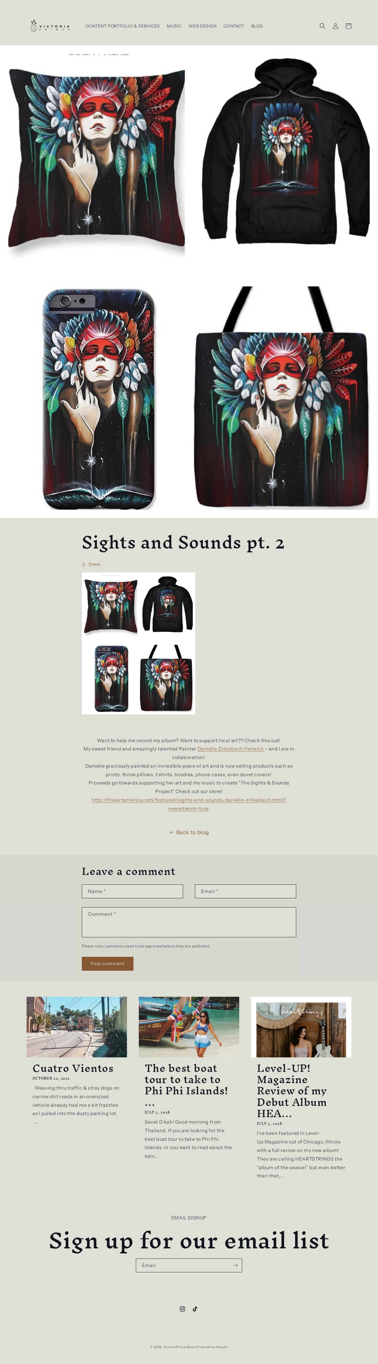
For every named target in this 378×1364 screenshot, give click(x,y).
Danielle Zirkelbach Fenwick (231, 749)
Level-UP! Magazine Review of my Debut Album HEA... (292, 1090)
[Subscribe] (235, 1265)
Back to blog (192, 832)
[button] (322, 26)
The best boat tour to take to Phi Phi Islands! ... (186, 1085)
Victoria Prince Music (180, 1347)
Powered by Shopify (212, 1347)
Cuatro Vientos (73, 1068)
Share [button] (94, 564)
